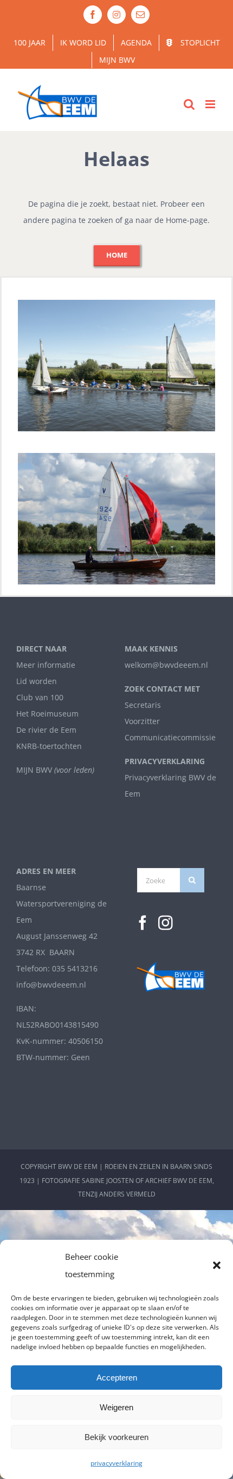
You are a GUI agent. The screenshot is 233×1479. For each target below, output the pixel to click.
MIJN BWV (34, 770)
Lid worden (36, 681)
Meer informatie (45, 665)
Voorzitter (142, 721)
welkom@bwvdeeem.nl (166, 665)
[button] (216, 1265)
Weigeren (116, 1407)
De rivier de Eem (46, 730)
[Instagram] (165, 923)
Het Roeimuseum (47, 713)
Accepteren (116, 1377)
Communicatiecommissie (170, 737)
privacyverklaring (116, 1463)
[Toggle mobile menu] (211, 104)
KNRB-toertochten (49, 746)
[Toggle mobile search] (189, 104)
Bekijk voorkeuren (116, 1437)
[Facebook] (142, 923)
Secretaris (143, 705)
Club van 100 (39, 697)
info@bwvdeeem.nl (51, 985)
